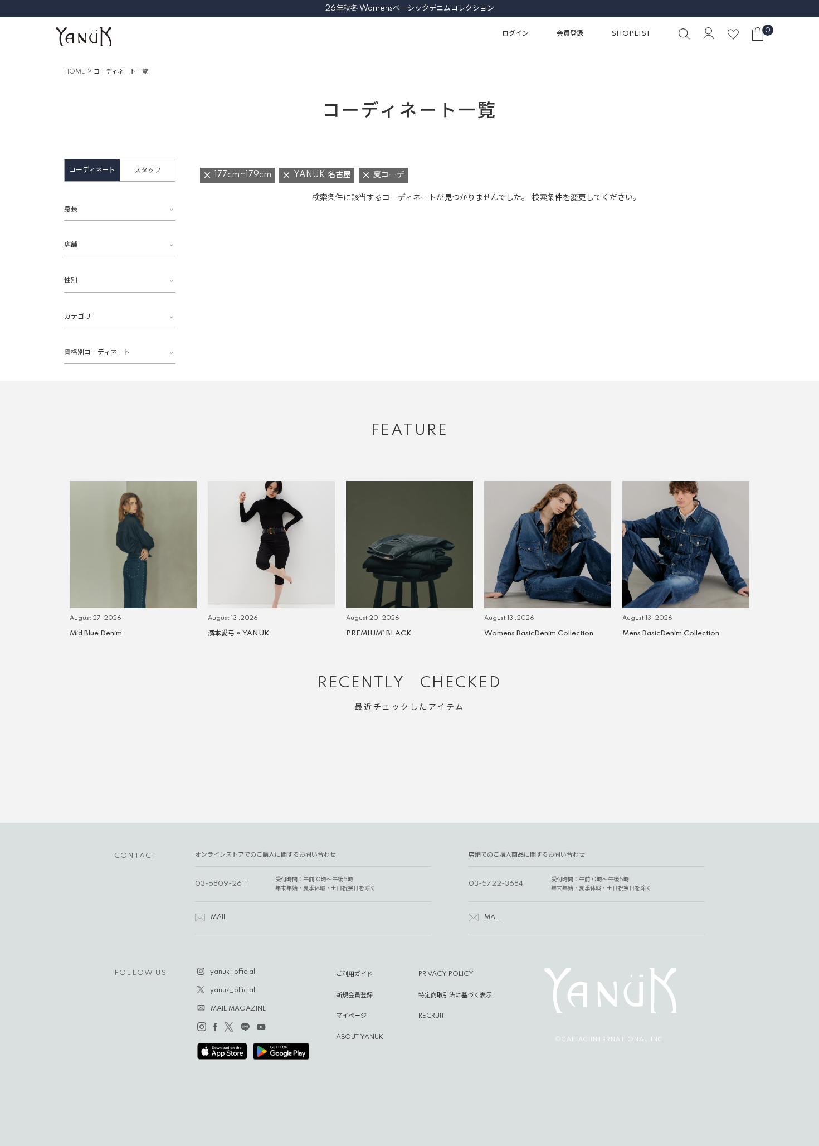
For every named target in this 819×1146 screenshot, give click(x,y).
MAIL (219, 917)
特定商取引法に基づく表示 (455, 995)
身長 (70, 209)
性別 (70, 280)
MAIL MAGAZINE (238, 1009)
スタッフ (147, 170)
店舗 (70, 245)
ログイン (515, 33)
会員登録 (570, 33)
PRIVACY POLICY (446, 974)
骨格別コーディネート (97, 352)
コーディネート (92, 170)
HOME (74, 72)
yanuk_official (232, 972)
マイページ (351, 1016)
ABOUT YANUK (359, 1037)
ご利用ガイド (354, 974)
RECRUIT (431, 1016)
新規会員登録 (354, 995)
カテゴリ (77, 317)
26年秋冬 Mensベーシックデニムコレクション (410, 8)
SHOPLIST (631, 33)
